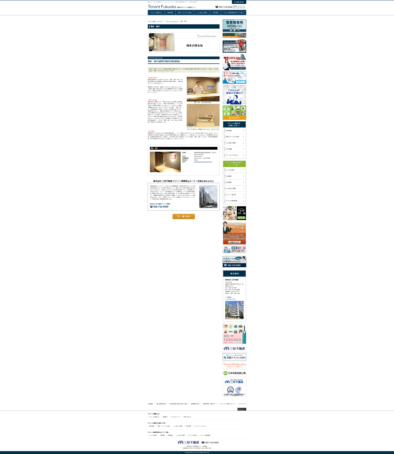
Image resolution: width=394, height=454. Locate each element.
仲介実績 (215, 12)
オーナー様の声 (192, 435)
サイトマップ (242, 404)
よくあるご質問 (202, 12)
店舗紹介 (229, 297)
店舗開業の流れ (195, 404)
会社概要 (150, 404)
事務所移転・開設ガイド (210, 404)
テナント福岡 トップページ (155, 21)
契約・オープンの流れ (185, 12)
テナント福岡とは (156, 12)
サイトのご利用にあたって (227, 404)
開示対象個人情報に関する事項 (178, 404)
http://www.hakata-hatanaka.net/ (203, 162)
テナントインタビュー (172, 21)
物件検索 (170, 12)
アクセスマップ (231, 299)
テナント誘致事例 (205, 435)
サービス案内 (153, 435)
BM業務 (170, 435)
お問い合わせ (187, 417)
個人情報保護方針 (161, 404)
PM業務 (162, 435)
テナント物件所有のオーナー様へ (234, 12)
